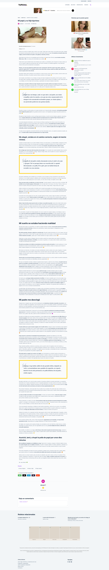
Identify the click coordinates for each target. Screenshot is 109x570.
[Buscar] (90, 4)
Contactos (20, 567)
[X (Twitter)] (24, 475)
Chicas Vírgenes (22, 468)
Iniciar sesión (83, 1)
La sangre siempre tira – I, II (24, 517)
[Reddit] (38, 475)
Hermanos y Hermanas (22, 519)
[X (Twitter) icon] (43, 488)
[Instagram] (71, 561)
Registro (89, 1)
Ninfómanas (70, 520)
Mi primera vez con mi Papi (83, 84)
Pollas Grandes (38, 468)
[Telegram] (29, 475)
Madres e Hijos (45, 519)
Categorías (67, 4)
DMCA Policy (21, 566)
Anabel (75, 60)
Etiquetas (86, 4)
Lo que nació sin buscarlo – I (49, 517)
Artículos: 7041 (43, 490)
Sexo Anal (81, 520)
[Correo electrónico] (33, 475)
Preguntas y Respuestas (23, 563)
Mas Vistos (73, 4)
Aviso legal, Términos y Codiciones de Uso (27, 561)
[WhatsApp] (20, 475)
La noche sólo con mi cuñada (84, 77)
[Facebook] (68, 561)
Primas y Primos (76, 520)
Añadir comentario (24, 501)
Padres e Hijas (30, 468)
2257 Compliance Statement (24, 564)
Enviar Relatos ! (80, 4)
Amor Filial (34, 23)
